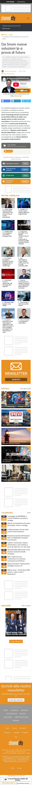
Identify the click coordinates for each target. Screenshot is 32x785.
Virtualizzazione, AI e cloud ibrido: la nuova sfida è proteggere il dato (7, 234)
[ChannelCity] (8, 18)
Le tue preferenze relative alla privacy (18, 779)
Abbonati (25, 181)
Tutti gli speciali (25, 388)
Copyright (16, 732)
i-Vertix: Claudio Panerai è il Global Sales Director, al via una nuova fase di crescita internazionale (7, 213)
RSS (16, 737)
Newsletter (7, 28)
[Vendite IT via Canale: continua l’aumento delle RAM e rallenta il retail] (23, 203)
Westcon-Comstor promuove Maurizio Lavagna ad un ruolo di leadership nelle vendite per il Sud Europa (23, 284)
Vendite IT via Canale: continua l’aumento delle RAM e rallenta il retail (23, 212)
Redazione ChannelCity (10, 71)
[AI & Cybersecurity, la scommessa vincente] (16, 399)
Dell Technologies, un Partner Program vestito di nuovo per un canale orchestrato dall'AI (23, 262)
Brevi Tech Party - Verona (10, 425)
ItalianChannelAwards (21, 717)
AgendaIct (16, 720)
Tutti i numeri (26, 605)
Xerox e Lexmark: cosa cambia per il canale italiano (23, 321)
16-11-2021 (23, 71)
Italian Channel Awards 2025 (12, 26)
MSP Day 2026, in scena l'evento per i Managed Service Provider (14, 442)
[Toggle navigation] (28, 18)
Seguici (25, 175)
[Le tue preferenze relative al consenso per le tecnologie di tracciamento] (23, 783)
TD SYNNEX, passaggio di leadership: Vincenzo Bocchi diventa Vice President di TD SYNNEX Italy (7, 262)
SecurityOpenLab (11, 713)
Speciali (14, 728)
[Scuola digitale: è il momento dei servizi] (16, 473)
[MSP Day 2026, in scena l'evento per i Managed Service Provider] (16, 436)
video (11, 34)
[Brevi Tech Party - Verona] (16, 418)
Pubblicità (25, 732)
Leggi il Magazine (16, 641)
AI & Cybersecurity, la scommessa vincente (15, 406)
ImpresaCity (24, 710)
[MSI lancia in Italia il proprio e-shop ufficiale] (8, 296)
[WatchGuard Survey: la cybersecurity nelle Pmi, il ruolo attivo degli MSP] (8, 274)
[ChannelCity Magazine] (16, 622)
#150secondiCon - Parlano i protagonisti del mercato (15, 461)
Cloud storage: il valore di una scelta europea (23, 303)
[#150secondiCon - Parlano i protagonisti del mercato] (16, 454)
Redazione (7, 732)
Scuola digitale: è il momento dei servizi (15, 480)
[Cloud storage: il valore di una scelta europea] (23, 296)
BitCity (6, 710)
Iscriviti (25, 163)
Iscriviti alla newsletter (16, 700)
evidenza (9, 151)
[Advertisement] (16, 677)
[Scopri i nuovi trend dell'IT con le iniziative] (23, 225)
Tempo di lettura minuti (8, 73)
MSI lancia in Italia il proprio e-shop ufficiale (7, 303)
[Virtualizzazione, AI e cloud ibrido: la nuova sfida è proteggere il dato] (8, 225)
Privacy (19, 768)
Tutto (29, 513)
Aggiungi (25, 169)
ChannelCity (21, 2)
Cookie (12, 768)
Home (5, 34)
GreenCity (23, 713)
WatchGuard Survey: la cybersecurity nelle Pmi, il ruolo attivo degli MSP (7, 283)
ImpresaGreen (8, 717)
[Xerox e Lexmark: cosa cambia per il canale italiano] (23, 313)
